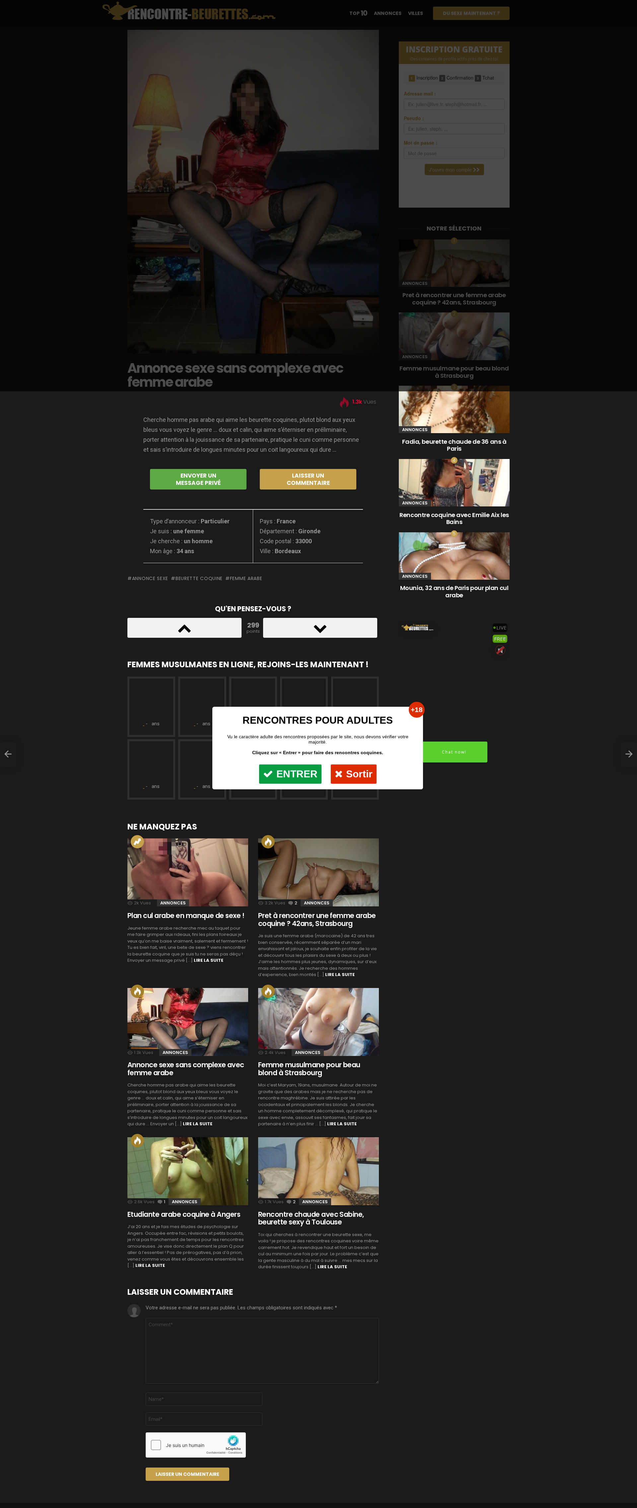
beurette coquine (199, 578)
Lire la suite (208, 960)
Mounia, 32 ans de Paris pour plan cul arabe (454, 591)
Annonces (173, 903)
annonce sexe (150, 578)
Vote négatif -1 (320, 628)
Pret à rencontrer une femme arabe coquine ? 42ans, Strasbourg (317, 919)
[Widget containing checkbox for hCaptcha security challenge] (196, 1445)
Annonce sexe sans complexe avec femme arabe (185, 1069)
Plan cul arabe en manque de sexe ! (185, 915)
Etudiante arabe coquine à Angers (183, 1214)
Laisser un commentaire (308, 479)
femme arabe (246, 578)
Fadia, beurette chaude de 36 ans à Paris (454, 445)
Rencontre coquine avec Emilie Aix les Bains (454, 518)
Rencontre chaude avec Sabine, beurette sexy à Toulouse (311, 1218)
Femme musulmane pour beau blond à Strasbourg (309, 1069)
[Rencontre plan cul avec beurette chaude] (629, 754)
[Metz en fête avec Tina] (8, 754)
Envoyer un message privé (198, 479)
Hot (137, 991)
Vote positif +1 (184, 628)
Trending (137, 841)
